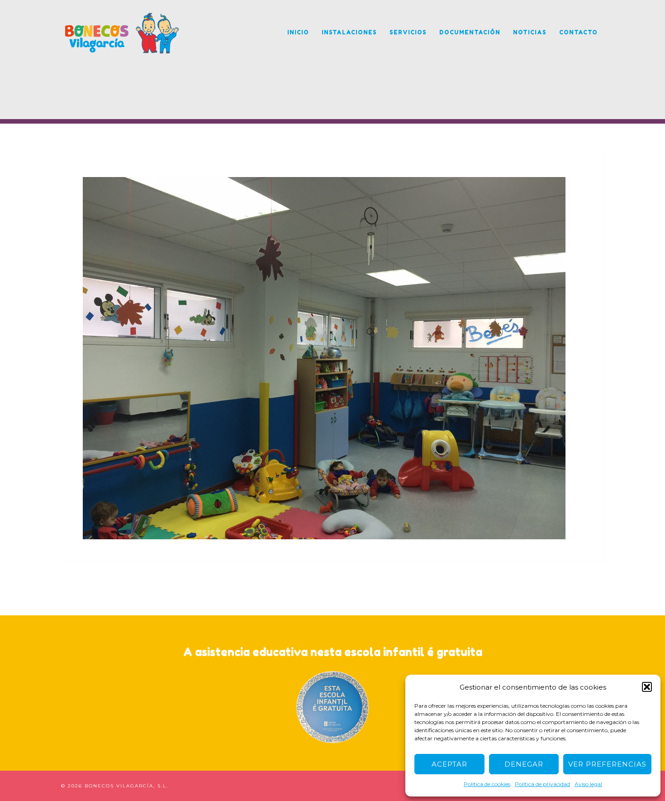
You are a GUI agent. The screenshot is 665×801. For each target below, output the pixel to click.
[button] (646, 686)
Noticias (529, 32)
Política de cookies (487, 784)
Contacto (578, 32)
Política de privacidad (542, 784)
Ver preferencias (607, 764)
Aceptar (449, 764)
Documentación (469, 32)
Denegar (523, 764)
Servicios (408, 32)
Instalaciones (349, 32)
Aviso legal (588, 784)
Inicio (298, 32)
